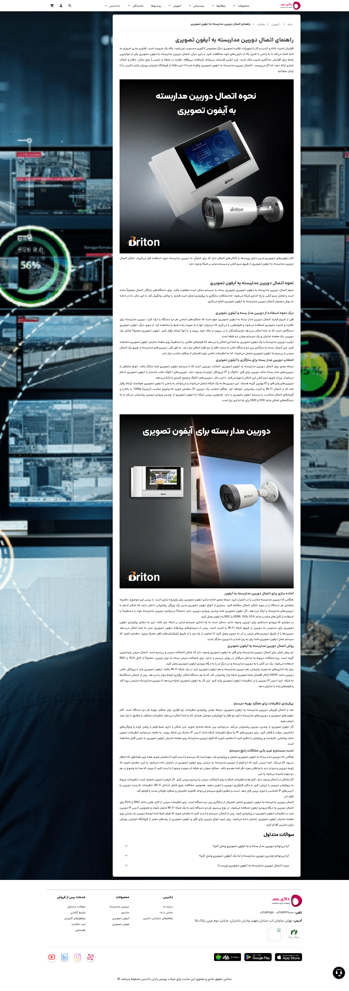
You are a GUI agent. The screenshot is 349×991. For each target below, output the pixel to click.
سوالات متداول (76, 906)
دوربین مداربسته (119, 906)
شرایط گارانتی (78, 912)
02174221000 (285, 912)
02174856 (267, 912)
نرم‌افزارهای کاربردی (75, 918)
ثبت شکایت (78, 924)
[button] (70, 6)
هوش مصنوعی (120, 924)
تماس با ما (166, 912)
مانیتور (125, 912)
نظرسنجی (80, 930)
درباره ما (168, 906)
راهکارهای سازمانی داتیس (158, 918)
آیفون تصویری (120, 918)
